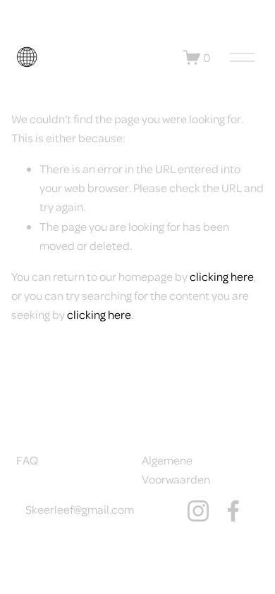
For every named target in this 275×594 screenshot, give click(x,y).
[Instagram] (198, 511)
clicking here (222, 276)
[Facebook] (233, 511)
